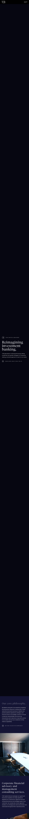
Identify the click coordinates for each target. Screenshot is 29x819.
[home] (3, 2)
